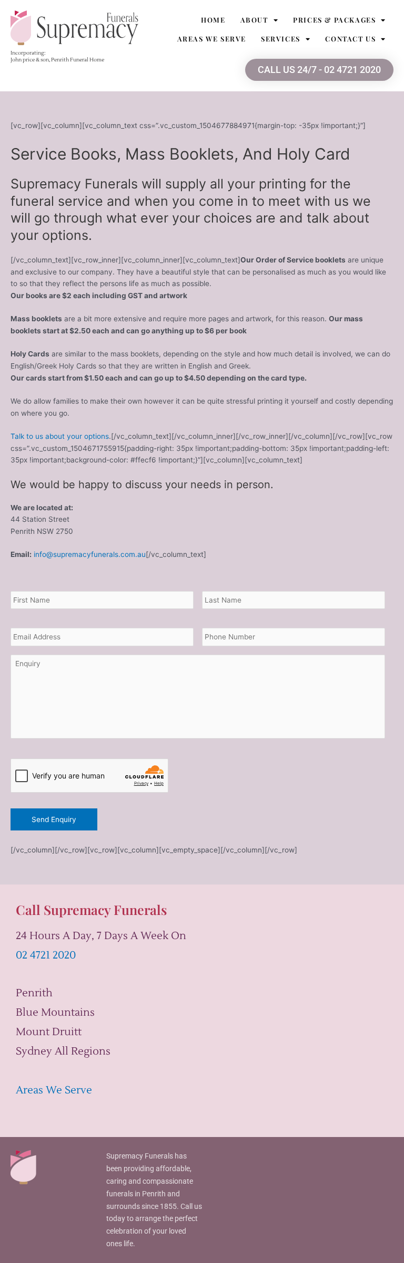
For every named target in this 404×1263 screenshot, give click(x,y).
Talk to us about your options (60, 436)
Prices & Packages (334, 19)
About (254, 19)
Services (280, 38)
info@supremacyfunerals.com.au (90, 554)
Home (213, 19)
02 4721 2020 (46, 955)
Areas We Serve (211, 38)
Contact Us (350, 38)
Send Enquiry (54, 819)
